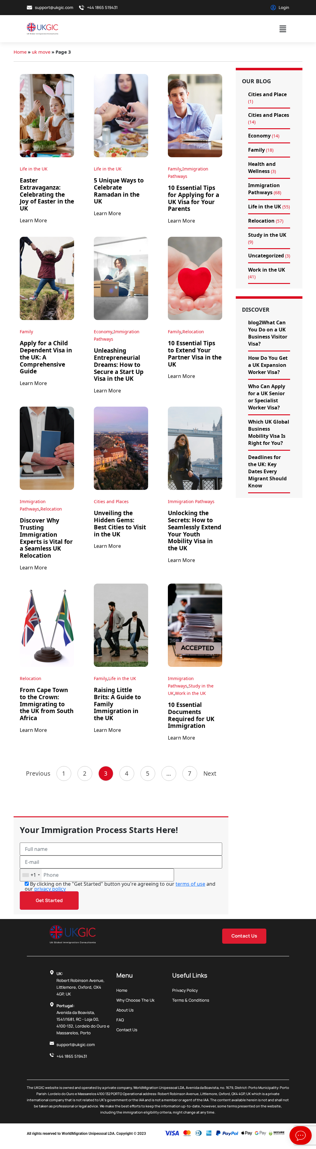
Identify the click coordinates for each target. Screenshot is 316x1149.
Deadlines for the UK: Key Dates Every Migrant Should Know (267, 471)
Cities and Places (111, 501)
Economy (103, 331)
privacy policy (50, 888)
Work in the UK (190, 693)
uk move (41, 52)
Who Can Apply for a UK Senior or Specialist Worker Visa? (266, 397)
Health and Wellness (262, 167)
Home (20, 52)
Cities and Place (267, 94)
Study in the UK (267, 235)
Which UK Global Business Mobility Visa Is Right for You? (268, 432)
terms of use (190, 883)
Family (174, 169)
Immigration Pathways (191, 501)
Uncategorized (266, 255)
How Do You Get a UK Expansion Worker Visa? (268, 365)
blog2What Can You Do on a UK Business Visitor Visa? (267, 333)
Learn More (33, 220)
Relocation (193, 331)
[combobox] (31, 875)
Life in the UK (34, 169)
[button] (283, 29)
